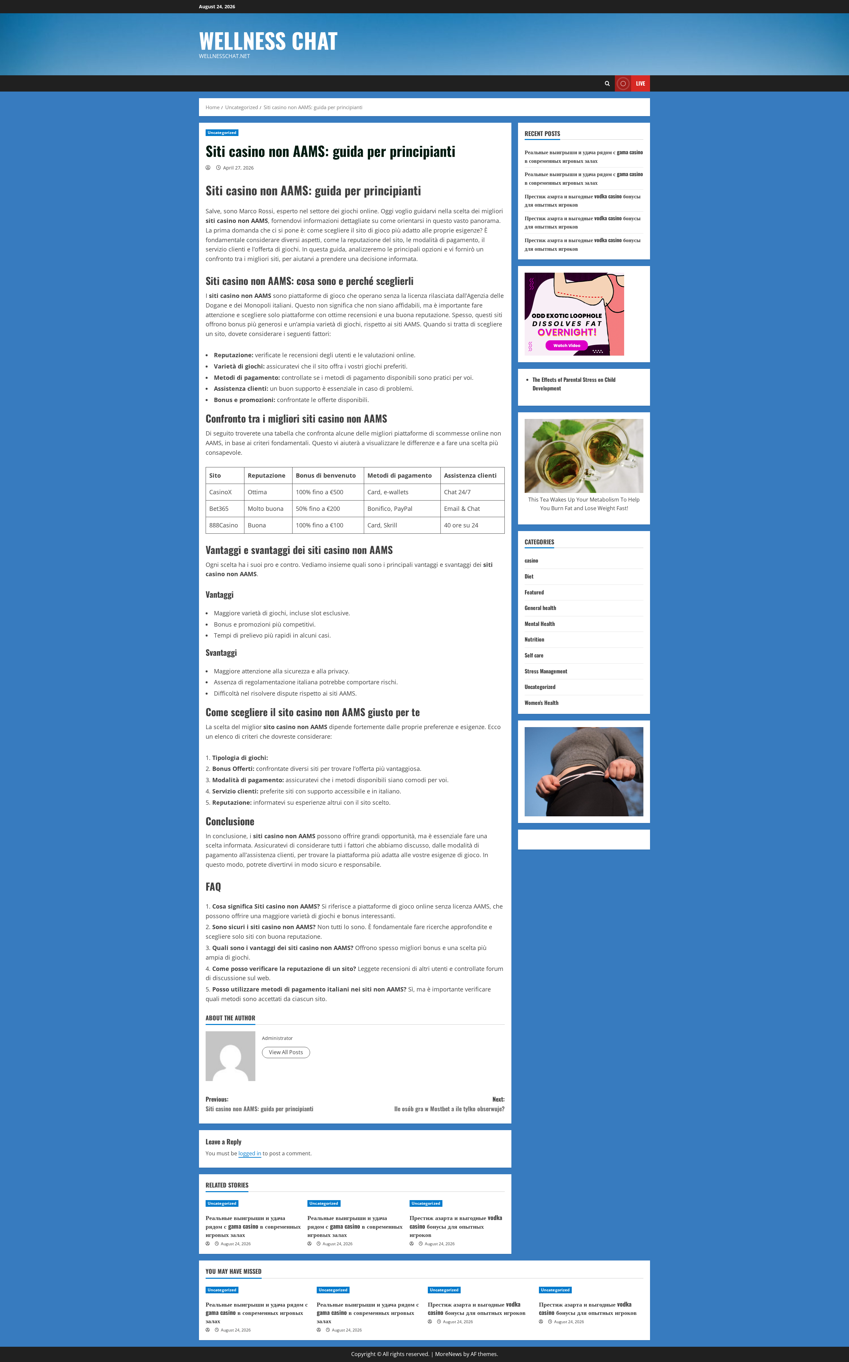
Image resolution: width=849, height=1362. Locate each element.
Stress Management (546, 671)
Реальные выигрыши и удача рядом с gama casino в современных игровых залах (253, 1225)
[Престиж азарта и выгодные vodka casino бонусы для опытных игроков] (457, 1203)
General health (540, 608)
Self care (534, 655)
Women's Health (541, 703)
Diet (529, 576)
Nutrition (534, 639)
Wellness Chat (268, 40)
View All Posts (286, 1052)
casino (531, 560)
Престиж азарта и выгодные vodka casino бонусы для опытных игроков (456, 1225)
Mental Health (540, 624)
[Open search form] (607, 83)
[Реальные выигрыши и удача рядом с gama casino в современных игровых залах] (253, 1203)
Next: (449, 1104)
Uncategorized (222, 132)
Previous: (259, 1104)
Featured (534, 592)
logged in (249, 1153)
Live (640, 83)
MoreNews (448, 1354)
